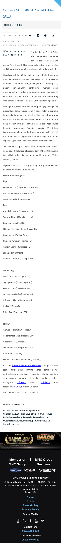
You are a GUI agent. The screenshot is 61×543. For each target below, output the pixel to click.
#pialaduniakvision (30, 414)
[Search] (57, 3)
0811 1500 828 (30, 531)
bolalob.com (18, 404)
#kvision (7, 410)
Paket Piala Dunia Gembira (26, 365)
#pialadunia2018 (11, 414)
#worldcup (28, 420)
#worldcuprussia (11, 424)
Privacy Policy (30, 509)
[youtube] (36, 521)
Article (18, 25)
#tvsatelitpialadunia (12, 420)
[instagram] (42, 521)
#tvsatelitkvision (40, 417)
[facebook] (30, 521)
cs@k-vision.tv (30, 539)
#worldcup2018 (42, 420)
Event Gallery (30, 505)
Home (7, 25)
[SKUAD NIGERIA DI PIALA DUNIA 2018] (16, 55)
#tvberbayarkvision (12, 417)
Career (31, 497)
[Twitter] (25, 521)
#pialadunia (35, 410)
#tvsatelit (27, 417)
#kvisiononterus (20, 410)
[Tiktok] (18, 521)
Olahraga (8, 45)
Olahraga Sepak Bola (26, 45)
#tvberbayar (46, 414)
